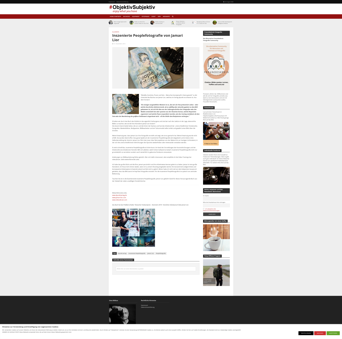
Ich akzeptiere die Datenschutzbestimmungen (211, 209)
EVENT (154, 16)
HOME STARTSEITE (115, 16)
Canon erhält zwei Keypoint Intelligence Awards (224, 22)
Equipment (135, 16)
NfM (159, 16)
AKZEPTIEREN (333, 333)
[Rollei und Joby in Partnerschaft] (152, 23)
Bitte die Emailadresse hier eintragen (214, 202)
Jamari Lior (150, 253)
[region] (171, 331)
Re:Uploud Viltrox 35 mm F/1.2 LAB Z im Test (203, 22)
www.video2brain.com (119, 200)
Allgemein (115, 32)
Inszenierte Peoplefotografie (137, 253)
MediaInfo (166, 16)
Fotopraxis (145, 16)
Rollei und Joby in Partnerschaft (159, 22)
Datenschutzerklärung (122, 2)
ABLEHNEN (320, 333)
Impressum (112, 2)
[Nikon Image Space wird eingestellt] (111, 23)
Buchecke (126, 16)
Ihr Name (206, 196)
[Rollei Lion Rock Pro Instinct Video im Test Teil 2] (131, 23)
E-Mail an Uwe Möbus (210, 143)
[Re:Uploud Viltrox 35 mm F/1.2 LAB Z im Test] (194, 23)
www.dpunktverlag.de (119, 195)
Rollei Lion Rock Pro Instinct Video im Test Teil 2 (141, 22)
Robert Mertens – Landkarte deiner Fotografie (180, 23)
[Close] (340, 326)
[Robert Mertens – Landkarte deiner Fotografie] (173, 23)
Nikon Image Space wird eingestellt (120, 22)
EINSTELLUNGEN (306, 333)
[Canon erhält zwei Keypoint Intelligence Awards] (215, 23)
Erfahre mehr (7, 336)
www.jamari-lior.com (119, 198)
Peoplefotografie (161, 253)
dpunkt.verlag (122, 253)
